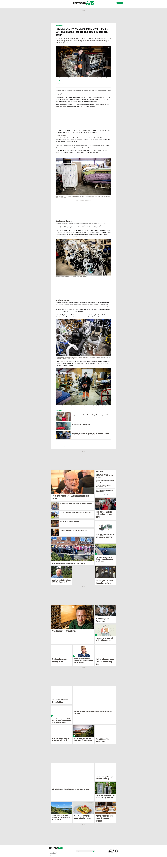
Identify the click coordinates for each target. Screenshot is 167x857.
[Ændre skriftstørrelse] (56, 81)
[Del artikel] (59, 81)
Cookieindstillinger (52, 853)
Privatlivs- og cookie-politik (54, 852)
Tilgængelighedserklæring (53, 855)
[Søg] (93, 851)
